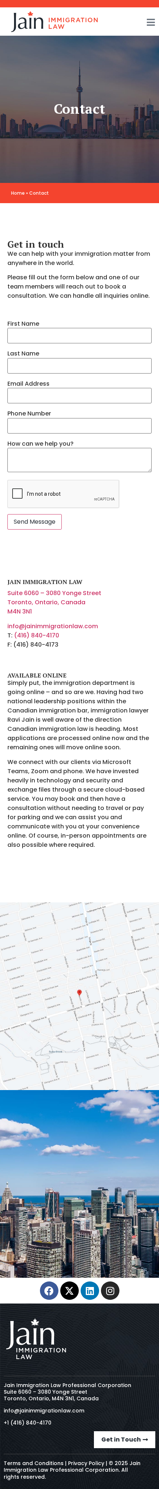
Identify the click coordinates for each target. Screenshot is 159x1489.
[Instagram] (110, 1290)
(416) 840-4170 (36, 635)
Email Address (28, 384)
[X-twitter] (69, 1290)
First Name (23, 324)
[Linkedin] (90, 1290)
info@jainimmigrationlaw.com (52, 626)
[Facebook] (49, 1290)
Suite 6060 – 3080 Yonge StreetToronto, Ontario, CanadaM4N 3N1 (54, 602)
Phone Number (29, 414)
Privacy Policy (86, 1463)
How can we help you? (40, 444)
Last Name (23, 354)
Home (18, 193)
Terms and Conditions (34, 1463)
